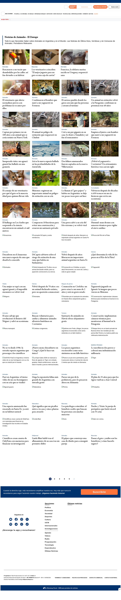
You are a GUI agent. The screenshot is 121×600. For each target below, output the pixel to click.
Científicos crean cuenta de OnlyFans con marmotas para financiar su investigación (15, 441)
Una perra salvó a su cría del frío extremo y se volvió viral (74, 224)
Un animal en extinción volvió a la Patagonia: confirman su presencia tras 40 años (104, 102)
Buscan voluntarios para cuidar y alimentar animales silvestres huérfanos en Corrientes (44, 319)
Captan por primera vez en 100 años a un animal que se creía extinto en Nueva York (14, 135)
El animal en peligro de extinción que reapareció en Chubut (44, 135)
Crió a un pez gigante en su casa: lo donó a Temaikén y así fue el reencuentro (75, 135)
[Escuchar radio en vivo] (84, 7)
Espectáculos (57, 14)
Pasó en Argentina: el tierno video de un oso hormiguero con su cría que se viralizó (15, 379)
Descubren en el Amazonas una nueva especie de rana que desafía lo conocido (15, 257)
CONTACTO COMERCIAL (96, 577)
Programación (50, 542)
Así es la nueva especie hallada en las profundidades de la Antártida (45, 164)
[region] (60, 29)
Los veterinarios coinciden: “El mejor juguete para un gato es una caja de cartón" (44, 72)
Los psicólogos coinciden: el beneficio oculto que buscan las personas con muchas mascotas (74, 410)
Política (17, 14)
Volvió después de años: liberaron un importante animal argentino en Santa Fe (74, 257)
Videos (47, 536)
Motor (91, 14)
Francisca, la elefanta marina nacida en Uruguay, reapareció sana (74, 72)
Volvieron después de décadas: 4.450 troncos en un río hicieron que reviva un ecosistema (104, 194)
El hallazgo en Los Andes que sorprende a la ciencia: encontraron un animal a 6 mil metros (15, 226)
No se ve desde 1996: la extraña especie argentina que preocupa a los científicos (15, 350)
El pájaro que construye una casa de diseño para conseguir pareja (75, 441)
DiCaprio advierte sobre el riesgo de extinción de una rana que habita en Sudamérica (44, 258)
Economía (23, 14)
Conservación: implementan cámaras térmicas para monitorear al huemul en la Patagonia (103, 319)
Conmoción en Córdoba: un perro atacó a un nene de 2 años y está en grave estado (74, 289)
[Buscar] (66, 7)
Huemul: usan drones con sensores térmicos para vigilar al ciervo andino (104, 225)
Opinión (85, 14)
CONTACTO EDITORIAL (111, 577)
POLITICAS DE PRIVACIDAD (79, 577)
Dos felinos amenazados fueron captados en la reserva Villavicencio (75, 164)
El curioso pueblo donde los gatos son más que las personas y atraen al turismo (75, 102)
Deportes (49, 14)
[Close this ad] (119, 589)
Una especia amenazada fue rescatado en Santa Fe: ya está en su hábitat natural (15, 409)
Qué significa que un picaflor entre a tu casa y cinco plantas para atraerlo (45, 409)
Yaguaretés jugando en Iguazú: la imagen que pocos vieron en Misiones (104, 289)
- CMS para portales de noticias (62, 588)
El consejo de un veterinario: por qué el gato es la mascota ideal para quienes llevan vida (15, 193)
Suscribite (99, 492)
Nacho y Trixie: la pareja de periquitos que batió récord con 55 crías (103, 409)
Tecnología (67, 14)
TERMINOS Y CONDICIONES (62, 577)
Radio (96, 14)
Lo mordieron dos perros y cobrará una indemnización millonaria (103, 350)
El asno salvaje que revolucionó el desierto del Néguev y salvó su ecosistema (15, 318)
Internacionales (40, 14)
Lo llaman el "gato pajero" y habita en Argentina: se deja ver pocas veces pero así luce (74, 193)
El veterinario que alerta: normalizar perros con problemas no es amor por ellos (14, 104)
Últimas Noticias (51, 551)
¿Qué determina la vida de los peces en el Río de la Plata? (104, 256)
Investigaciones (76, 14)
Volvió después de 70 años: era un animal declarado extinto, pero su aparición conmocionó (45, 289)
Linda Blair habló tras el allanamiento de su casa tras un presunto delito (45, 441)
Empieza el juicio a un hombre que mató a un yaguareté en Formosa (104, 135)
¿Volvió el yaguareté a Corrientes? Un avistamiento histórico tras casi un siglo (104, 164)
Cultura (48, 519)
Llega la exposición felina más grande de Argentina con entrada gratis (45, 379)
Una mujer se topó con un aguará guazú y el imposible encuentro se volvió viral (14, 289)
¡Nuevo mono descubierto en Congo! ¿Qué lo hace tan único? (45, 350)
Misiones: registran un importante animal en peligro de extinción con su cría (45, 193)
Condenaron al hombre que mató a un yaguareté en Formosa (44, 102)
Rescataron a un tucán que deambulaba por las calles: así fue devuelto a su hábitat (15, 72)
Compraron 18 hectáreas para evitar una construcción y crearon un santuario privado (45, 225)
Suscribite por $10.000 (100, 7)
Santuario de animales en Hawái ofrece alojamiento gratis (73, 318)
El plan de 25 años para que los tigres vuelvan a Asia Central (105, 378)
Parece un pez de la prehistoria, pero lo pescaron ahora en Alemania (74, 379)
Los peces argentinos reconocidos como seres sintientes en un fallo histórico (75, 350)
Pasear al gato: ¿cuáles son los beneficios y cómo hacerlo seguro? (104, 441)
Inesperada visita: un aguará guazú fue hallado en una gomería (15, 164)
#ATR (47, 523)
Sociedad (31, 14)
